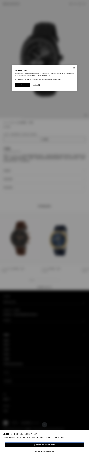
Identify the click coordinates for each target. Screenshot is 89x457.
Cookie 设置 (36, 85)
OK (22, 85)
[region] (44, 78)
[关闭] (74, 67)
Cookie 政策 (56, 79)
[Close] (44, 424)
